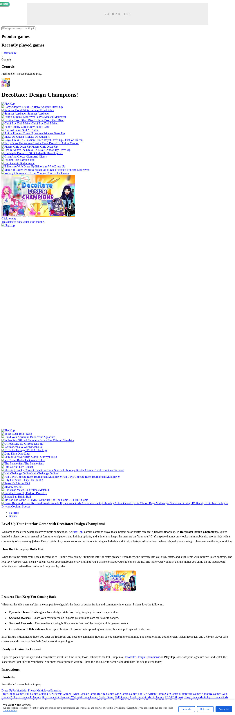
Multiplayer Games (210, 697)
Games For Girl (138, 693)
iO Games (35, 697)
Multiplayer (43, 690)
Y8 (175, 697)
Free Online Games (12, 693)
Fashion (17, 690)
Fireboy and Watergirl (69, 697)
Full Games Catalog (36, 693)
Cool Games (137, 697)
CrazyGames (191, 697)
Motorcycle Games (190, 693)
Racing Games (105, 693)
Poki (180, 697)
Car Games (171, 693)
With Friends (29, 690)
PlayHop (14, 512)
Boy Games (49, 697)
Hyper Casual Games (84, 693)
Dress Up (6, 690)
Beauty (13, 516)
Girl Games (121, 693)
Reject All (205, 709)
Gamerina (55, 690)
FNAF (169, 697)
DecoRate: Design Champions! (142, 657)
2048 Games (122, 697)
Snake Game (106, 697)
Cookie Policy (10, 710)
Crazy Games (90, 697)
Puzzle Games (62, 693)
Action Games (156, 693)
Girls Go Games (154, 697)
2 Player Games (19, 697)
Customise (187, 709)
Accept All (224, 709)
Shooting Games (211, 693)
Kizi (51, 693)
